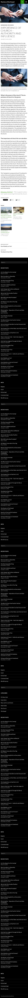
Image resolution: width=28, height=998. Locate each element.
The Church (11, 25)
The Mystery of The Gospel (7, 366)
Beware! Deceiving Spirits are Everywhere (11, 306)
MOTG (10, 39)
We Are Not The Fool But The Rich (9, 293)
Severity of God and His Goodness (9, 370)
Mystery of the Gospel (8, 2)
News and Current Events (7, 702)
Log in (2, 389)
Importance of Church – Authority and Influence (12, 354)
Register (3, 386)
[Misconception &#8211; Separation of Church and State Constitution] (6, 210)
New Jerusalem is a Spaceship (8, 276)
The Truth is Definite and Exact (8, 284)
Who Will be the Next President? (8, 297)
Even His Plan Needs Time (7, 345)
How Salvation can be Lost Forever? (9, 362)
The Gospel (3, 711)
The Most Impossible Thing (7, 280)
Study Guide (4, 705)
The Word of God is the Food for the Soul (10, 320)
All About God (4, 697)
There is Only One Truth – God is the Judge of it (12, 337)
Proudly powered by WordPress (7, 996)
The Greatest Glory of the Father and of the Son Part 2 (14, 328)
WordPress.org (4, 398)
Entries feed (4, 392)
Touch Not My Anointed (6, 315)
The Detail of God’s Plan (6, 251)
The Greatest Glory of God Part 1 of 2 (10, 332)
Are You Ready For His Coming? (8, 272)
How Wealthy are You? (6, 245)
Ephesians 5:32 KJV (7, 192)
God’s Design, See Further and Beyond (10, 289)
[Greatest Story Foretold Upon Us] (6, 227)
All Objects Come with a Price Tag (9, 301)
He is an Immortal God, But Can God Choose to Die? (13, 324)
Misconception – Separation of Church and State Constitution (6, 215)
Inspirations (4, 25)
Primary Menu (26, 2)
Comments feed (4, 395)
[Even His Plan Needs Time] (18, 210)
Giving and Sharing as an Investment (9, 375)
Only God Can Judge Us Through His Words (11, 341)
